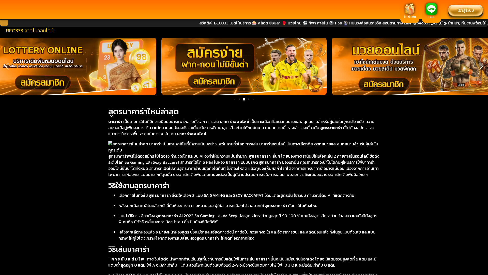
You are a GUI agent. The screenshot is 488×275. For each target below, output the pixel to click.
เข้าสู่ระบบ (466, 10)
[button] (7, 66)
